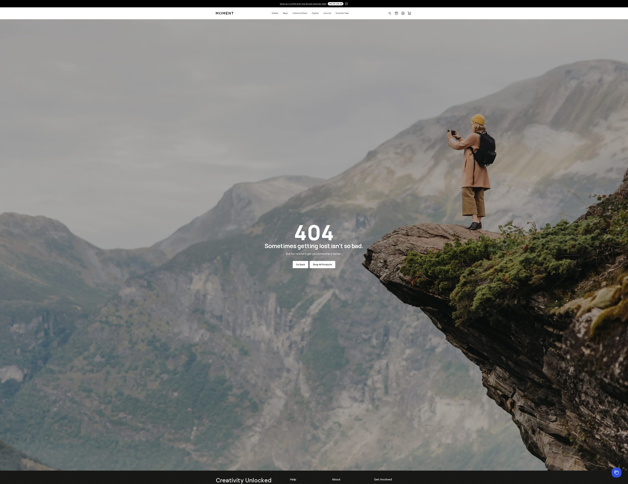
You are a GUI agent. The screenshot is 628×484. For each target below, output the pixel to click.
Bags (285, 13)
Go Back (300, 264)
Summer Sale (342, 13)
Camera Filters (299, 13)
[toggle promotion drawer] (346, 3)
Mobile (275, 13)
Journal (327, 13)
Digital (315, 13)
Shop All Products (322, 264)
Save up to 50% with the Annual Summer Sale (303, 3)
